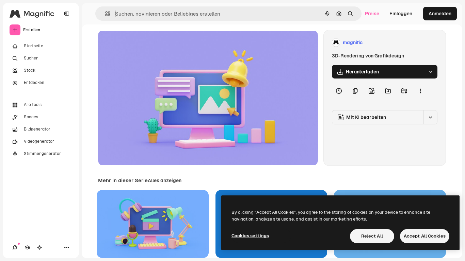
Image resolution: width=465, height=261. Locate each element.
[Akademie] (27, 247)
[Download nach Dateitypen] (430, 72)
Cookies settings (250, 236)
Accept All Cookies (425, 236)
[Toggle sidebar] (66, 13)
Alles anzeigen (164, 180)
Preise (372, 14)
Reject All (372, 236)
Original (141, 42)
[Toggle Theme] (39, 247)
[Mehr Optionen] (420, 91)
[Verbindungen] (15, 247)
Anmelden (440, 14)
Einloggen (400, 14)
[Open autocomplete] (105, 13)
